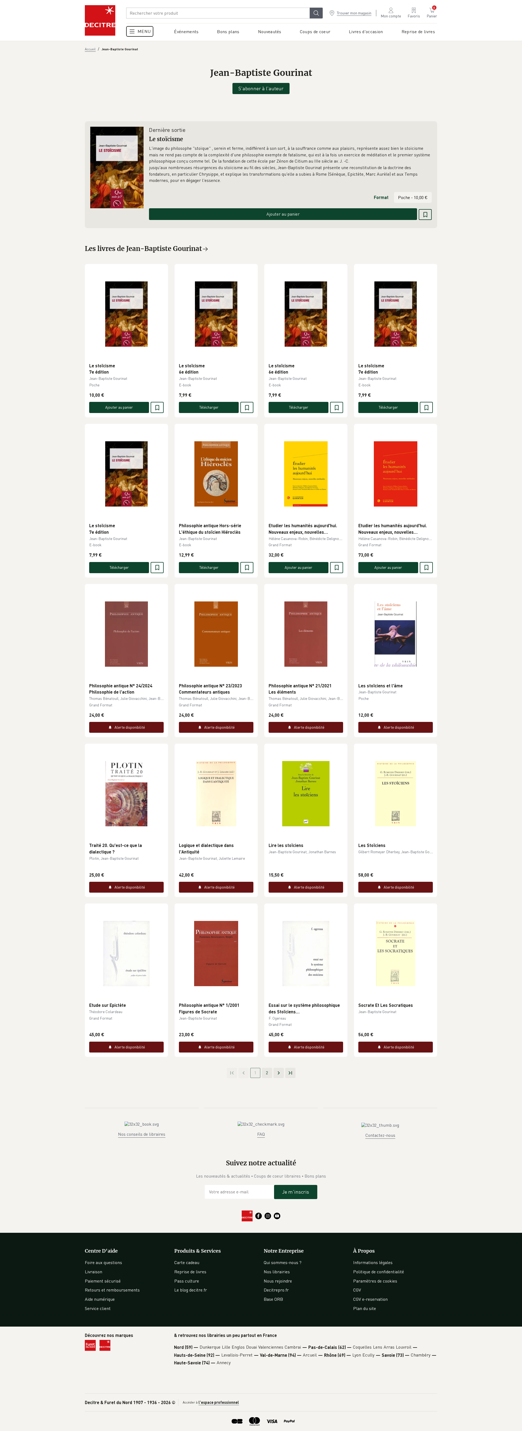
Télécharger (209, 407)
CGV (357, 1290)
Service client (98, 1308)
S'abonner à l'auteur (261, 88)
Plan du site (364, 1308)
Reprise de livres (190, 1271)
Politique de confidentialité (378, 1271)
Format (381, 197)
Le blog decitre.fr (190, 1290)
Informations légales (373, 1262)
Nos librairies (277, 1271)
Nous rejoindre (278, 1281)
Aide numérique (100, 1299)
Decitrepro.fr (276, 1290)
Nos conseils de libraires (141, 1134)
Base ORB (273, 1299)
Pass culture (186, 1281)
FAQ (261, 1134)
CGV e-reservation (370, 1299)
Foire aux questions (103, 1262)
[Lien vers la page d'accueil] (100, 20)
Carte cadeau (186, 1262)
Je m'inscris (295, 1192)
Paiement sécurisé (103, 1281)
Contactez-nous (380, 1135)
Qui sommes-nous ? (283, 1262)
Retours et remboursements (112, 1290)
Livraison (93, 1271)
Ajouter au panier (283, 214)
